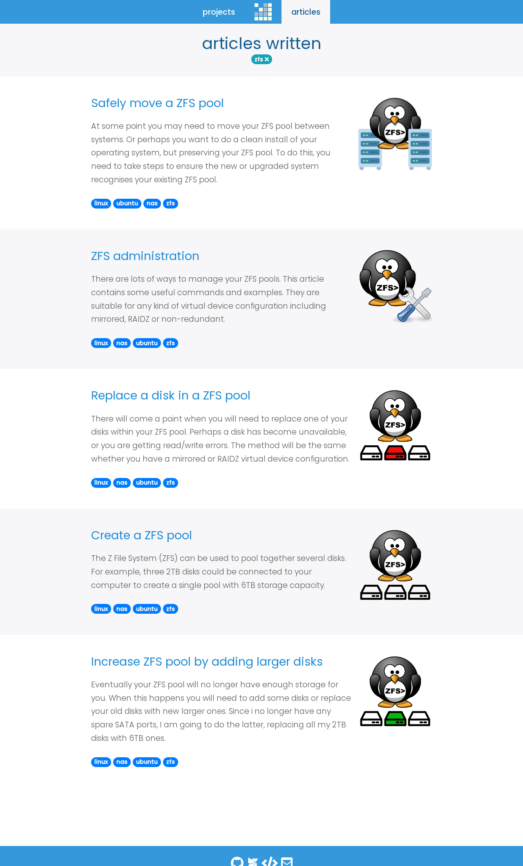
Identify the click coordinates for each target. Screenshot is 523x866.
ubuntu (127, 203)
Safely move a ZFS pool (157, 103)
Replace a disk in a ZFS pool (170, 395)
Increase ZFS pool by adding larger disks (207, 661)
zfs (260, 59)
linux (101, 203)
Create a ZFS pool (141, 535)
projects (219, 12)
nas (152, 203)
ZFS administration (145, 256)
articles (305, 12)
